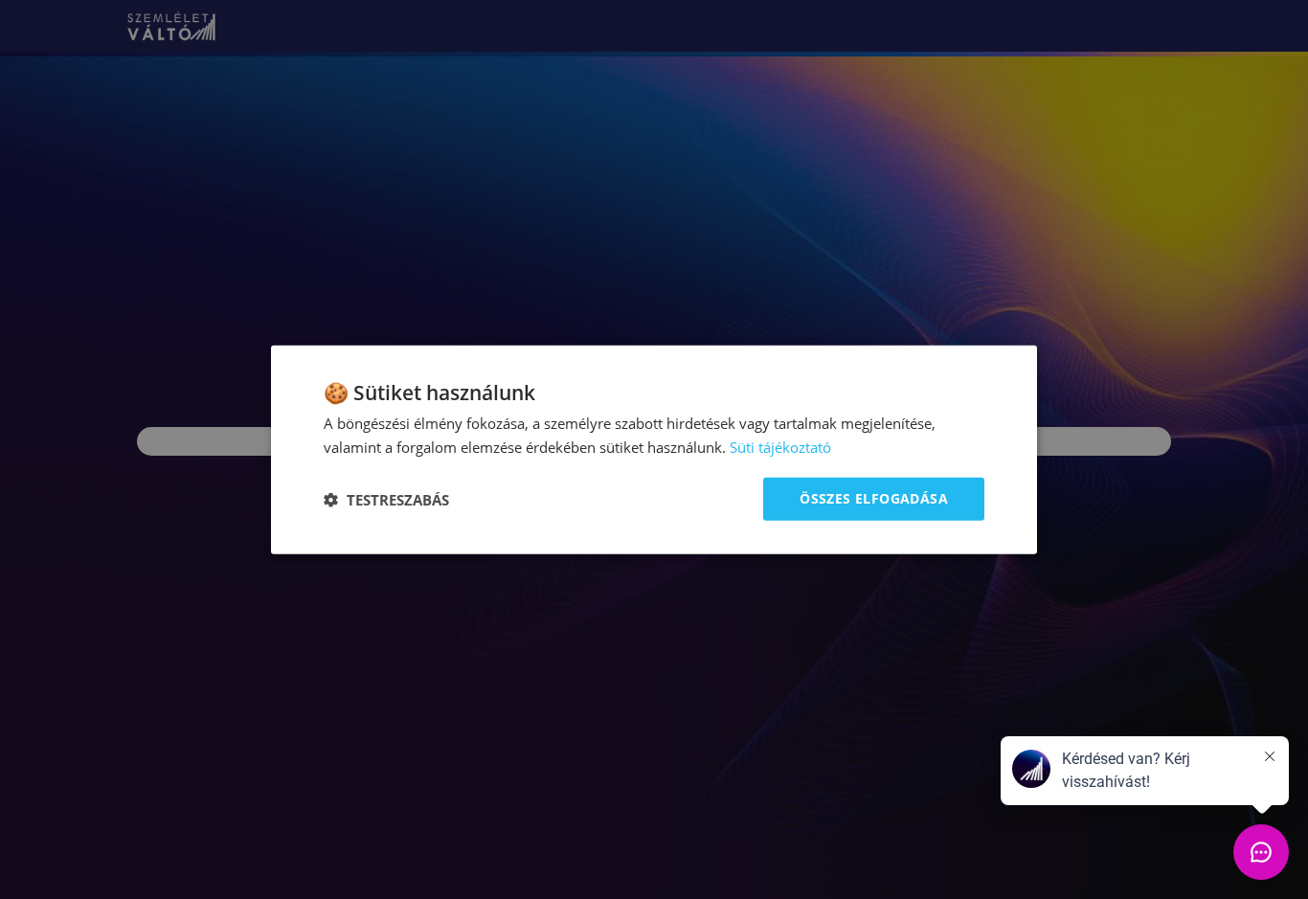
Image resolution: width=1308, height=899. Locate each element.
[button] (386, 498)
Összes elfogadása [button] (874, 498)
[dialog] (654, 449)
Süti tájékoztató (780, 446)
